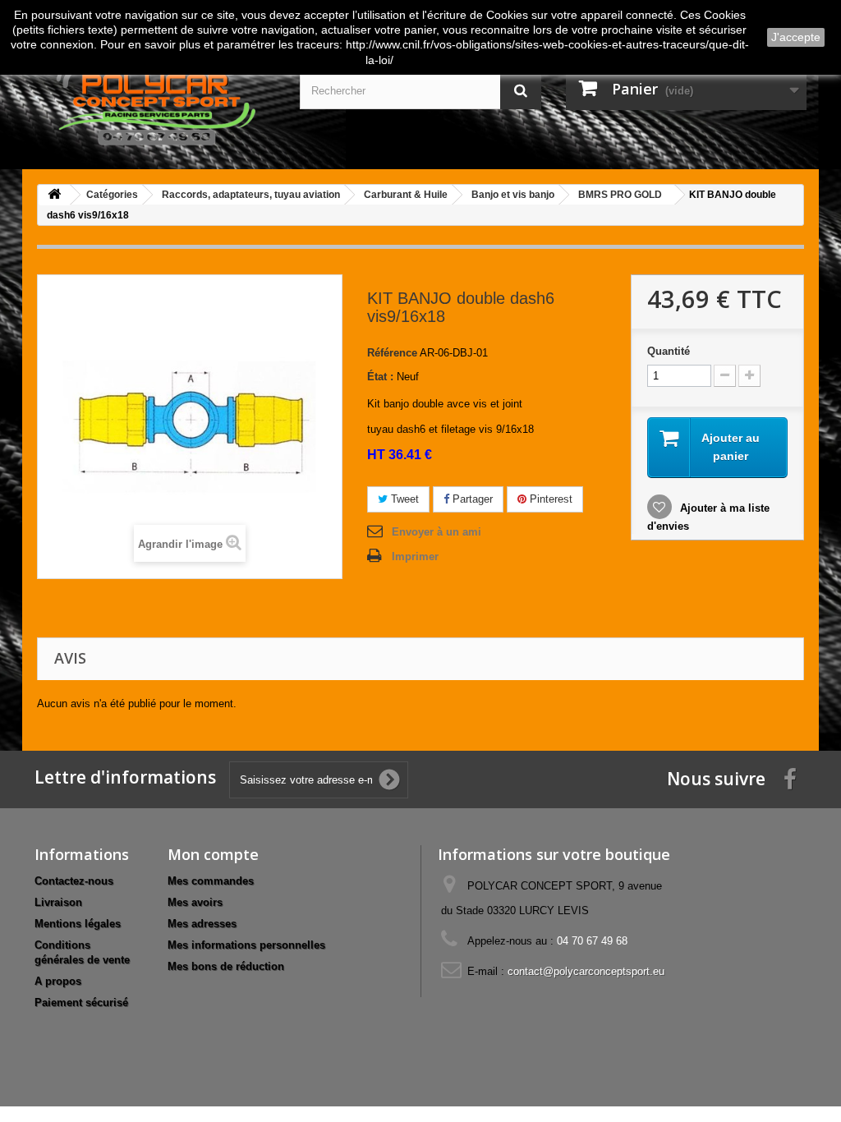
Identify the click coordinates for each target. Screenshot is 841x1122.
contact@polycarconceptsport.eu (586, 971)
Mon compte (213, 854)
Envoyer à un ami (436, 532)
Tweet (403, 499)
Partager (471, 499)
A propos (57, 981)
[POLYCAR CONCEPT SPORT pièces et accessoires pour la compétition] (154, 100)
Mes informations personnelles (246, 945)
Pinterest (549, 499)
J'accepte (795, 37)
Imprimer (415, 556)
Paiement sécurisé (81, 1002)
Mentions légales (77, 923)
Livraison (58, 902)
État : (380, 376)
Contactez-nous (73, 881)
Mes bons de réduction (226, 966)
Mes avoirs (195, 902)
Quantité (668, 351)
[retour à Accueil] (54, 195)
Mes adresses (202, 923)
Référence (392, 353)
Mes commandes (211, 881)
